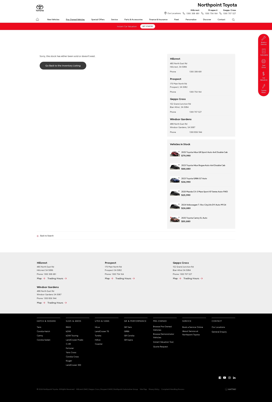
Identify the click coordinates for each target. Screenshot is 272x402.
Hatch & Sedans (46, 320)
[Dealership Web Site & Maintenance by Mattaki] (230, 389)
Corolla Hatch (43, 331)
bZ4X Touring (72, 335)
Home (37, 18)
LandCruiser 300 (73, 364)
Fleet (176, 19)
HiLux (97, 327)
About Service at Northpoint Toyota (191, 333)
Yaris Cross (71, 352)
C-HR (68, 343)
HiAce (97, 339)
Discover (207, 19)
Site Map (143, 389)
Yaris (39, 327)
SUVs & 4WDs (73, 320)
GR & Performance (135, 320)
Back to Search (47, 235)
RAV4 (68, 327)
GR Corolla (129, 335)
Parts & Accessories (133, 19)
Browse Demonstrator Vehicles (163, 335)
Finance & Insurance (158, 19)
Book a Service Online (192, 327)
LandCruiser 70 (102, 331)
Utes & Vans (102, 320)
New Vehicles (53, 19)
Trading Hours (55, 278)
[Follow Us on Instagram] (229, 377)
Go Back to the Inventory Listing (63, 65)
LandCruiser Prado (74, 339)
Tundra (98, 335)
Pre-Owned (160, 320)
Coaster (99, 343)
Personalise (191, 19)
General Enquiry (219, 331)
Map (39, 278)
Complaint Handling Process (172, 389)
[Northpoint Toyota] (40, 8)
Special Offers (98, 19)
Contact (221, 19)
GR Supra (128, 339)
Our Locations (174, 13)
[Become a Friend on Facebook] (219, 377)
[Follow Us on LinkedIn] (234, 377)
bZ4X (68, 331)
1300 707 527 (229, 12)
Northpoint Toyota (217, 4)
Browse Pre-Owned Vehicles (162, 328)
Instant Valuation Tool (163, 341)
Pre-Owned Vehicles (75, 19)
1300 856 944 (195, 132)
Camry (40, 335)
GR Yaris (128, 327)
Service (114, 19)
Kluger (69, 360)
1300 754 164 (211, 12)
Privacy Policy (154, 389)
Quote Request (160, 346)
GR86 (126, 331)
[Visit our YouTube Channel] (224, 377)
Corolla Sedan (43, 339)
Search (233, 19)
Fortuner (70, 348)
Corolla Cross (72, 356)
